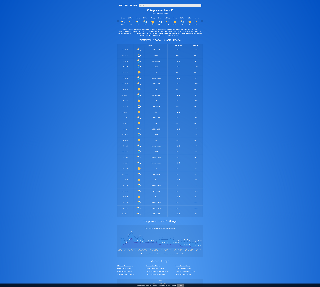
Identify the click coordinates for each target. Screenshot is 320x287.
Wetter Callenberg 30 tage (183, 274)
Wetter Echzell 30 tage (124, 268)
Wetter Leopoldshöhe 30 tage (155, 268)
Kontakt (160, 280)
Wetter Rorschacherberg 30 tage (185, 271)
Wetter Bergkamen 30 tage (125, 266)
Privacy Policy (173, 285)
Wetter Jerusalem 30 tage (183, 268)
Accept (180, 285)
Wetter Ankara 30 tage (153, 266)
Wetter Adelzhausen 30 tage (125, 274)
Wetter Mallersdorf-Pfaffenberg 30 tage (157, 271)
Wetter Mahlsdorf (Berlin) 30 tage (156, 274)
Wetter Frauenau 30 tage (124, 271)
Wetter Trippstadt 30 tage (183, 266)
